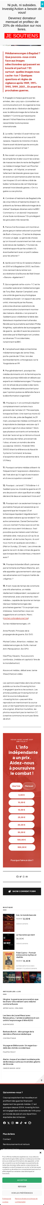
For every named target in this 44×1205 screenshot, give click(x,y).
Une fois (16, 786)
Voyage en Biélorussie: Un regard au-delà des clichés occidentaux (20, 1046)
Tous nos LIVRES (13, 977)
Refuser (22, 1186)
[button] (40, 1152)
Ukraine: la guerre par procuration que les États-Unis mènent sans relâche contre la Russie (20, 1001)
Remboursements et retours (16, 1144)
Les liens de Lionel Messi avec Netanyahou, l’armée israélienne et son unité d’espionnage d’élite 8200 (21, 1018)
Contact (7, 1139)
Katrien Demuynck (23, 966)
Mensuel (29, 786)
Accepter (22, 1180)
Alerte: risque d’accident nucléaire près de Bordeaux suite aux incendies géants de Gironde (21, 1061)
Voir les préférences (22, 1193)
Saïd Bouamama (22, 924)
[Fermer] (42, 4)
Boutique (8, 907)
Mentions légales (11, 1149)
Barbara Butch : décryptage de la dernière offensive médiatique (18, 1032)
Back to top (39, 1079)
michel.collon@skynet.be (16, 618)
